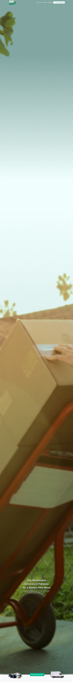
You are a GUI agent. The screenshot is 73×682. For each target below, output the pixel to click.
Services (38, 2)
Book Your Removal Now (37, 674)
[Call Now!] (59, 2)
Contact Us (50, 2)
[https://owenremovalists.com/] (12, 2)
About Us (45, 2)
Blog (41, 2)
